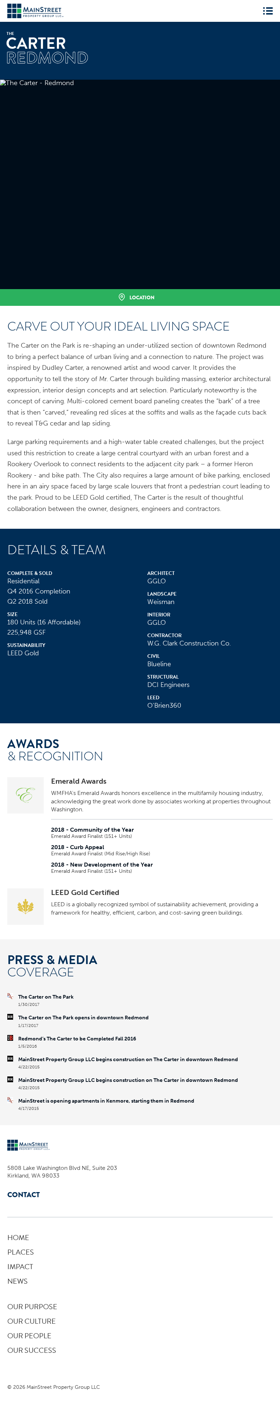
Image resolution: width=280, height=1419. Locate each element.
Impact (20, 1266)
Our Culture (31, 1321)
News (17, 1281)
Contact (23, 1195)
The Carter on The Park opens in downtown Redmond (83, 1018)
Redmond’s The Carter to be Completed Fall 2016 (77, 1039)
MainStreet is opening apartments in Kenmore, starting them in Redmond (106, 1101)
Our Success (31, 1350)
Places (20, 1252)
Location (142, 297)
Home (18, 1237)
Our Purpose (32, 1306)
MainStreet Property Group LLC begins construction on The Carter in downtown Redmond (128, 1060)
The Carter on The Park (46, 997)
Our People (29, 1335)
